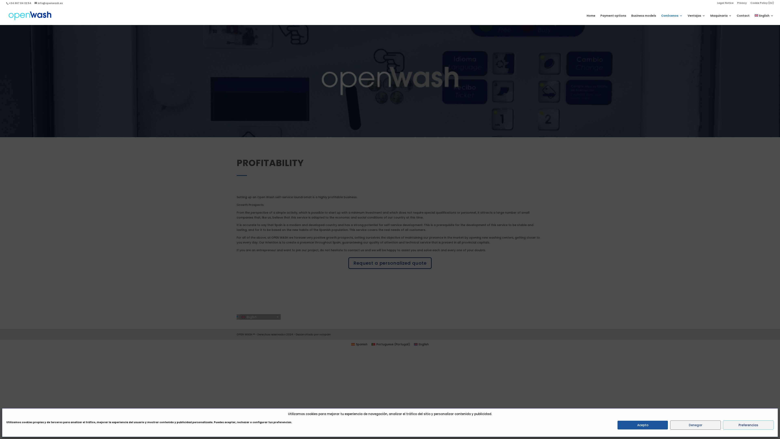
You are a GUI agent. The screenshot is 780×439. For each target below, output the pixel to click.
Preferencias (748, 425)
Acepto (642, 425)
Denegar (695, 425)
